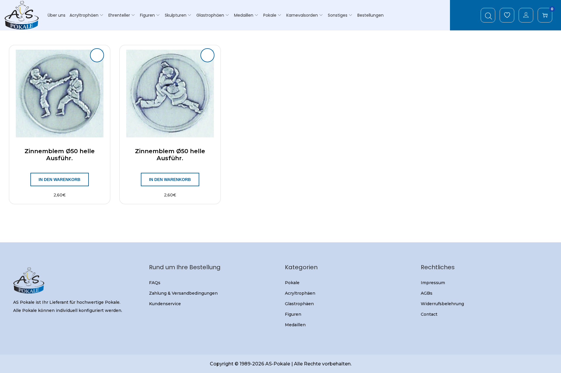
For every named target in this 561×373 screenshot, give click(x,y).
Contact (429, 314)
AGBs (426, 293)
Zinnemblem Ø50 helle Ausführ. (60, 155)
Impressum (433, 282)
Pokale (292, 282)
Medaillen (295, 324)
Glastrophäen (299, 303)
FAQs (154, 282)
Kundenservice (165, 303)
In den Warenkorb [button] (59, 179)
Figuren (293, 314)
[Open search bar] (488, 14)
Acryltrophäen (300, 293)
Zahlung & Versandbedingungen (183, 293)
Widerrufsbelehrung (442, 303)
